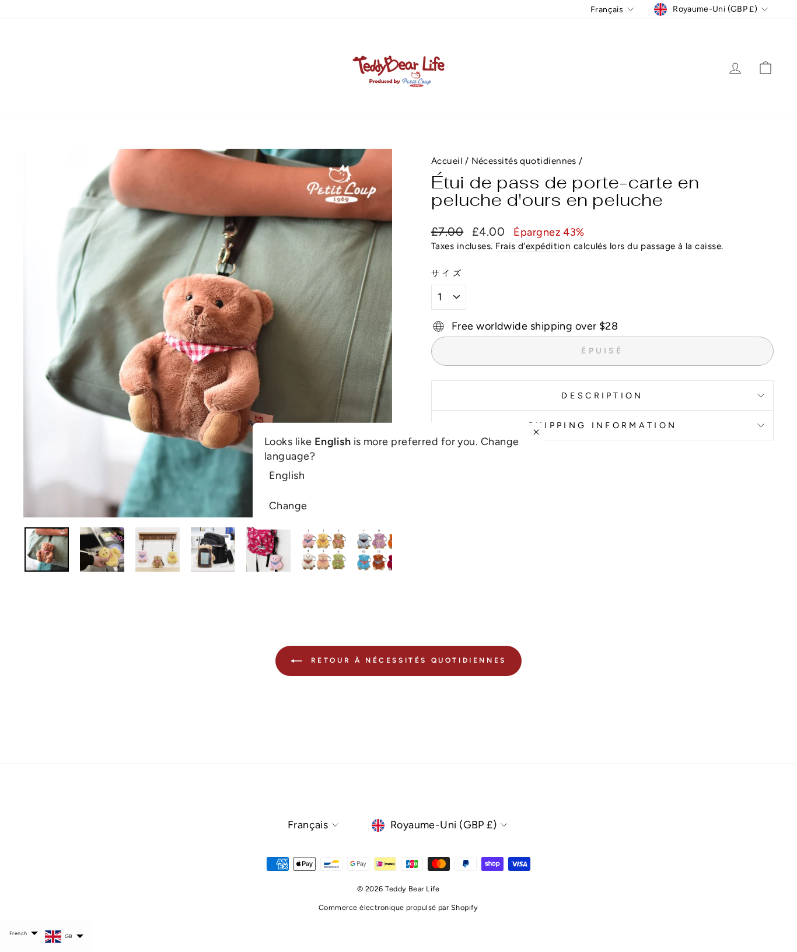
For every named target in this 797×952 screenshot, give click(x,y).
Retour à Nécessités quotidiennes (406, 660)
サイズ (447, 273)
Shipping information (602, 425)
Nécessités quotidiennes (523, 160)
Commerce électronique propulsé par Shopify (398, 907)
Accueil (446, 160)
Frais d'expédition (533, 245)
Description (602, 395)
